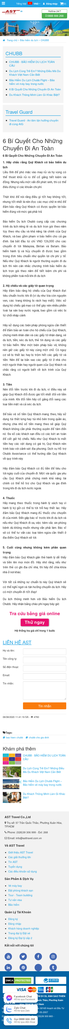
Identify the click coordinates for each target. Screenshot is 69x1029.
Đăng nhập (14, 923)
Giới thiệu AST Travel (20, 852)
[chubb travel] (34, 621)
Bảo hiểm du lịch (29, 40)
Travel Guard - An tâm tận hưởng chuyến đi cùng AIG (33, 122)
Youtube (8, 956)
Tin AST (13, 862)
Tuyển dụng (15, 866)
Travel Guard (19, 111)
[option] (34, 28)
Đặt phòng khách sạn (20, 890)
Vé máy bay (15, 885)
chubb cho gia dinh (39, 737)
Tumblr (53, 967)
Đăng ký (13, 919)
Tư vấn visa (15, 900)
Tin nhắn (44, 705)
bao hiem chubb (14, 737)
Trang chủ (12, 40)
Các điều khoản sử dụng (22, 871)
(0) (64, 3)
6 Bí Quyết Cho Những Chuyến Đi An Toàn (35, 89)
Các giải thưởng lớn (19, 857)
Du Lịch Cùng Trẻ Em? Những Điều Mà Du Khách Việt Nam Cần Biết (35, 72)
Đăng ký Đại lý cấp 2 (20, 938)
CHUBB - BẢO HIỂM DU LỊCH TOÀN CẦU (32, 63)
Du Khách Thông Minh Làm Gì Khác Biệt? (34, 95)
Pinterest (23, 967)
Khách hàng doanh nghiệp (23, 928)
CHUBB (45, 40)
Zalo (38, 967)
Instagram (53, 956)
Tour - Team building (20, 895)
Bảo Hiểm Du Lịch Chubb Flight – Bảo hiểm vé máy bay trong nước (32, 82)
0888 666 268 (55, 16)
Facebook (38, 956)
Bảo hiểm (13, 904)
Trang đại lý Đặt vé (19, 933)
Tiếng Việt (27, 3)
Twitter (23, 956)
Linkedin (8, 967)
